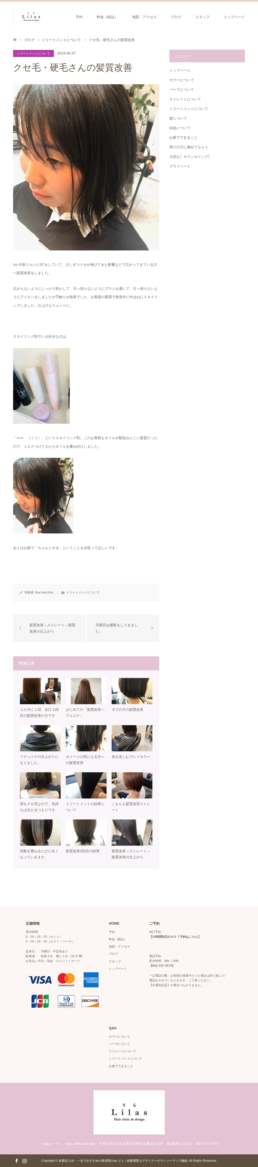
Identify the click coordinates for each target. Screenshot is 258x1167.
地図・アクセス (144, 17)
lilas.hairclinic (44, 592)
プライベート (179, 166)
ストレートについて (185, 99)
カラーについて (181, 80)
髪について (178, 118)
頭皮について (179, 128)
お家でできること (183, 137)
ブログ (176, 17)
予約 (79, 17)
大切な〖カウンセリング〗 (190, 157)
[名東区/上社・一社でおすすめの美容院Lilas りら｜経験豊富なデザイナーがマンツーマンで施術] (49, 17)
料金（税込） (107, 17)
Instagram (24, 1160)
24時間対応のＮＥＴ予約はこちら (175, 936)
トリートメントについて (33, 53)
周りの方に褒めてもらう (188, 147)
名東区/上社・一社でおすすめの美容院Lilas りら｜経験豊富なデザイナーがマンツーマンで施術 (122, 1160)
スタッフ (203, 17)
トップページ (234, 17)
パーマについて (181, 90)
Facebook (17, 1160)
